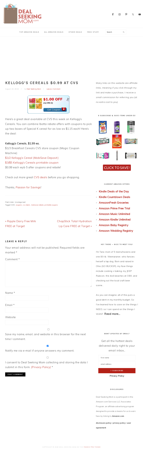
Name (10, 292)
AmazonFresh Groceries (114, 202)
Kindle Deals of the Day (114, 191)
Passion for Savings (28, 187)
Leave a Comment (53, 89)
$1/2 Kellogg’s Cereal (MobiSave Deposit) (32, 157)
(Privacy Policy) (41, 367)
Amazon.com (118, 416)
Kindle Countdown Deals (114, 197)
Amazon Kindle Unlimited (115, 219)
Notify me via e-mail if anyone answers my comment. (39, 350)
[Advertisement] (71, 57)
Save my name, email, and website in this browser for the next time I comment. (45, 337)
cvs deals (26, 205)
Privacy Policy (117, 375)
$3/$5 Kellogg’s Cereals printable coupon (32, 162)
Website (10, 317)
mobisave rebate (37, 205)
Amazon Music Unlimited (114, 214)
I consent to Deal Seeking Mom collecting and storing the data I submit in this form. (46, 365)
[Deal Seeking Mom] (22, 24)
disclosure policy (103, 423)
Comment (12, 259)
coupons (19, 205)
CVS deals (40, 177)
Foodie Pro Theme (92, 447)
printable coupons (51, 205)
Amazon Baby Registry (113, 225)
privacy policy (119, 423)
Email (10, 305)
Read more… (112, 313)
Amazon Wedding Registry (116, 230)
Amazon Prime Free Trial (114, 208)
